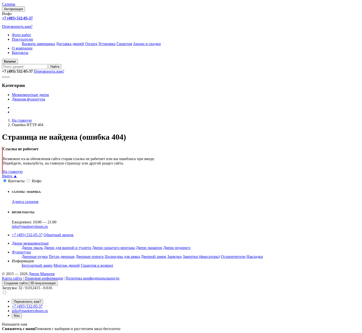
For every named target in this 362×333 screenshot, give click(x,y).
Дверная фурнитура (28, 99)
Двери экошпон (149, 248)
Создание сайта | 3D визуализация (30, 283)
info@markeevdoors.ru (30, 226)
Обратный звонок (59, 235)
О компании (22, 48)
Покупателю (22, 39)
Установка (106, 44)
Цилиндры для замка (122, 256)
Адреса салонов (25, 202)
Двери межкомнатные (30, 243)
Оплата (91, 44)
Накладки (255, 256)
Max (17, 315)
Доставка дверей (70, 44)
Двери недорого (176, 248)
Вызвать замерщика (38, 44)
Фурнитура (21, 252)
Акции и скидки (147, 44)
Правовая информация (44, 278)
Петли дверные (62, 256)
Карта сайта (12, 278)
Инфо (36, 181)
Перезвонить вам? (17, 26)
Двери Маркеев (42, 274)
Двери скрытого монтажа (113, 248)
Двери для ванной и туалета (67, 248)
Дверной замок (153, 256)
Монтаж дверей (66, 265)
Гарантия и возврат (97, 265)
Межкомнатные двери (30, 95)
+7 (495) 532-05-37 (27, 235)
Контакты (20, 52)
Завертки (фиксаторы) (201, 256)
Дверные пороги (90, 256)
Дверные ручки (35, 256)
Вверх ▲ (9, 176)
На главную (13, 171)
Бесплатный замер (37, 265)
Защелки (174, 256)
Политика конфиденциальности (92, 278)
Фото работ (21, 35)
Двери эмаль (32, 248)
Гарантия (124, 44)
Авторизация (13, 9)
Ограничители (233, 256)
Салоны (8, 4)
